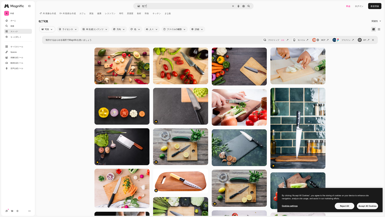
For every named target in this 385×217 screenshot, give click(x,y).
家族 (91, 13)
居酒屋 (130, 13)
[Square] (379, 29)
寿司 (121, 13)
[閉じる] (373, 40)
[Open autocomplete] (137, 6)
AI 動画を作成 (69, 13)
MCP (323, 40)
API (364, 40)
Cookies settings (290, 205)
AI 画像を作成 (49, 13)
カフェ (82, 13)
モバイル (301, 40)
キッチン (156, 13)
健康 (99, 13)
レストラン (110, 13)
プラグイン (346, 40)
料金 (348, 6)
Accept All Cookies (367, 205)
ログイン (359, 6)
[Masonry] (373, 29)
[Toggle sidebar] (29, 6)
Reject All (344, 205)
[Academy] (12, 211)
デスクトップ (276, 40)
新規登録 (375, 6)
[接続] (6, 211)
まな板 (168, 13)
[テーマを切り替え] (17, 211)
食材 (139, 13)
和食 (147, 13)
